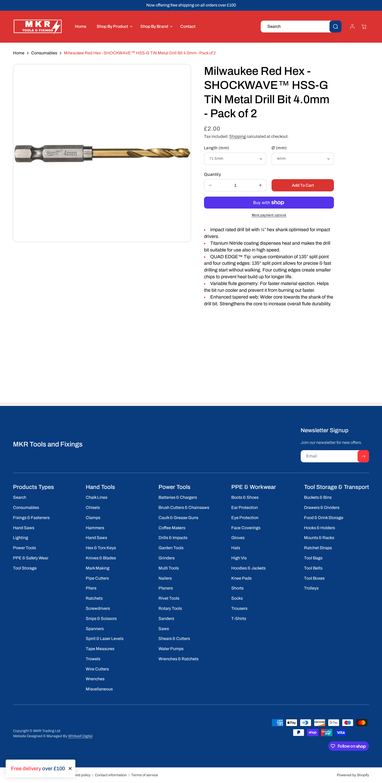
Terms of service (144, 775)
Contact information (111, 775)
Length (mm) (216, 148)
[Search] (335, 27)
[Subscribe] (363, 456)
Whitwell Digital (80, 736)
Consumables (44, 53)
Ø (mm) (279, 148)
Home (18, 53)
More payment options (269, 215)
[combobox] (301, 26)
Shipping (237, 136)
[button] (113, 27)
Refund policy (79, 775)
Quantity (212, 174)
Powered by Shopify (353, 775)
